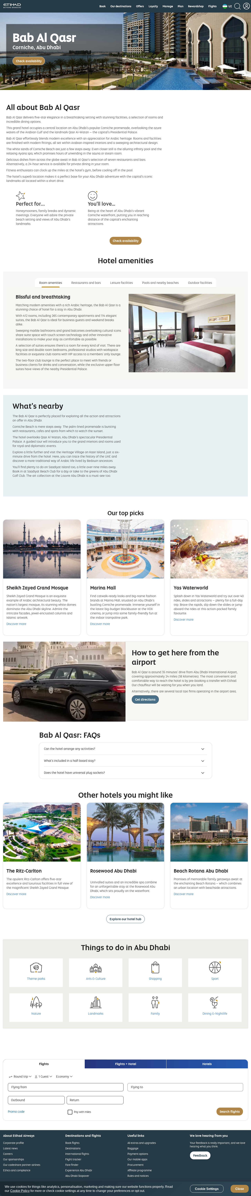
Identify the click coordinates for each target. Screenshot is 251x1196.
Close (239, 1189)
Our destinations (120, 6)
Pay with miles (82, 1111)
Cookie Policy (20, 1190)
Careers (8, 1154)
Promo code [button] (16, 1111)
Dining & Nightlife (215, 1013)
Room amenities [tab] (50, 283)
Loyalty (153, 6)
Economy (62, 1076)
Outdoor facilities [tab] (200, 283)
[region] (125, 1188)
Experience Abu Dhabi (78, 1170)
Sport (215, 978)
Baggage (132, 1148)
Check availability (29, 61)
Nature (36, 1013)
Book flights (72, 1143)
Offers (140, 6)
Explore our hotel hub (125, 919)
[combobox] (20, 1076)
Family (155, 1013)
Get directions (145, 699)
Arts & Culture (95, 978)
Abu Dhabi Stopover (77, 1176)
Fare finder (71, 1165)
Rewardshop (196, 6)
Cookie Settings (207, 1189)
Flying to (137, 1087)
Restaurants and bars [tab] (86, 283)
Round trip (21, 1076)
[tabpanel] (125, 333)
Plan (180, 6)
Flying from (19, 1087)
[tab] (44, 1064)
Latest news (10, 1148)
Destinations (72, 1148)
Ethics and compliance (16, 1170)
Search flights (230, 1111)
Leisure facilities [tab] (121, 283)
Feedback (200, 1155)
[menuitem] (102, 6)
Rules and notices (138, 1176)
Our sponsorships (13, 1159)
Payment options (137, 1154)
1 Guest (44, 1076)
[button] (227, 6)
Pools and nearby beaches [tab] (160, 283)
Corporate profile (13, 1143)
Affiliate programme (139, 1170)
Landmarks (95, 1013)
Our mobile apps (137, 1159)
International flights (77, 1154)
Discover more (16, 624)
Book (102, 6)
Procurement (135, 1165)
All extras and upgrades (141, 1143)
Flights (212, 6)
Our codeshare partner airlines (21, 1165)
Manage (168, 6)
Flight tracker (73, 1159)
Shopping (155, 978)
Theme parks (36, 978)
